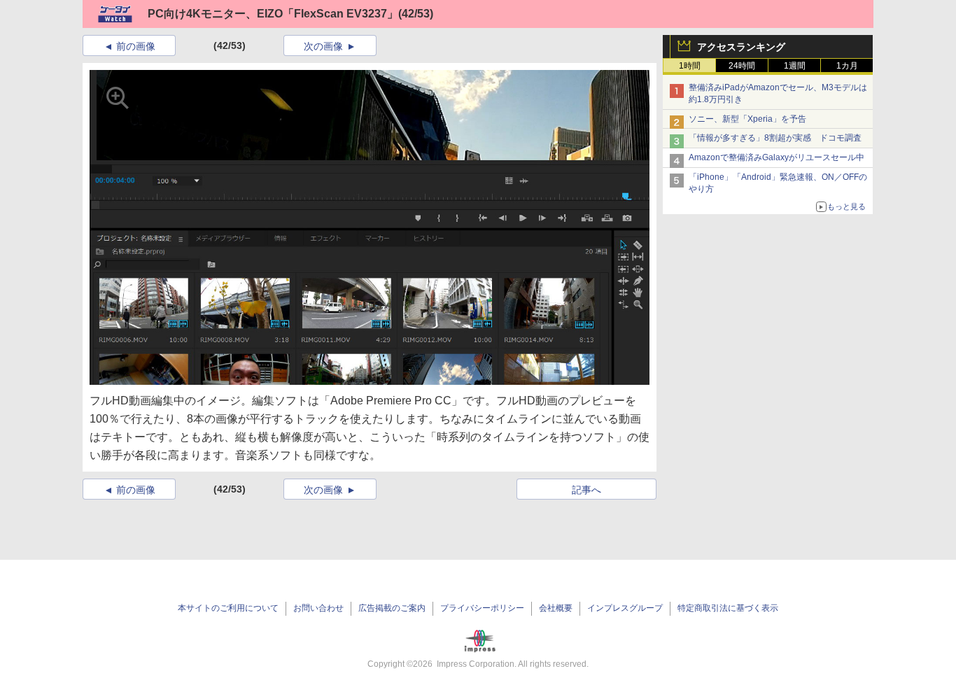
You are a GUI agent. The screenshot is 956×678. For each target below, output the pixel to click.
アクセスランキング (741, 46)
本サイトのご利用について (228, 608)
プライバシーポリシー (482, 608)
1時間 (690, 66)
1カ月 (847, 66)
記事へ (586, 489)
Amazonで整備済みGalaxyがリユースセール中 (776, 157)
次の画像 (323, 46)
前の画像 (135, 46)
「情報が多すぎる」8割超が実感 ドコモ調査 (775, 138)
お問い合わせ (318, 608)
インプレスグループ (625, 608)
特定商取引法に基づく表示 (727, 608)
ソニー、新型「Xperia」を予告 (747, 119)
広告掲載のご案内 (392, 608)
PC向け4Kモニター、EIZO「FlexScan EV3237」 (273, 14)
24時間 (742, 66)
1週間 (795, 66)
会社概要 (555, 608)
